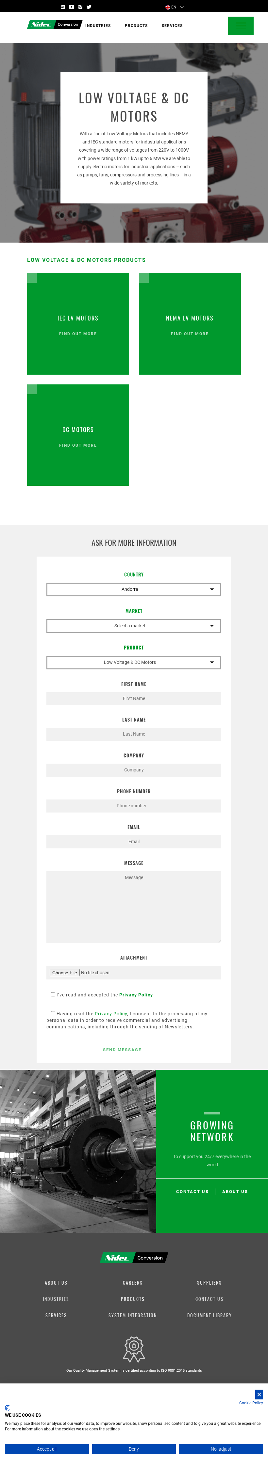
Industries (56, 1298)
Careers (133, 1282)
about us (235, 1191)
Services (56, 1315)
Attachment (133, 957)
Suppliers (209, 1282)
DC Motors (78, 429)
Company (134, 755)
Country (134, 574)
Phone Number (134, 791)
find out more (78, 334)
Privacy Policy (111, 1013)
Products (133, 1298)
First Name (133, 683)
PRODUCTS (136, 25)
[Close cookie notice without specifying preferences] (259, 1395)
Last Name (134, 719)
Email (133, 827)
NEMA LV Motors (190, 318)
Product (134, 647)
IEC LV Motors (78, 318)
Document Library (209, 1315)
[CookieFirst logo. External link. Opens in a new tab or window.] (7, 1408)
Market (134, 610)
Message (133, 862)
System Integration (133, 1315)
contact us (192, 1191)
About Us (56, 1282)
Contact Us (209, 1298)
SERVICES (172, 25)
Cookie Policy (251, 1403)
